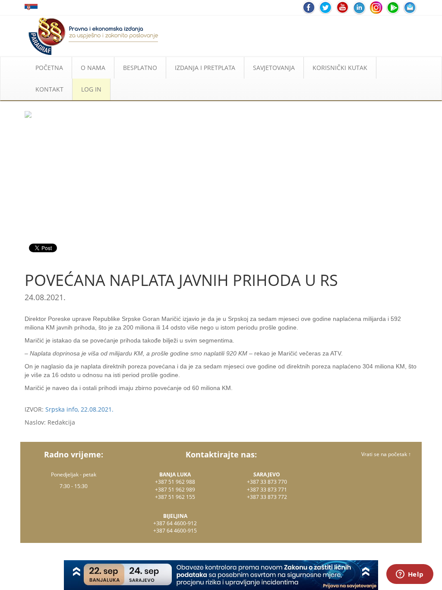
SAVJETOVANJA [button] (274, 67)
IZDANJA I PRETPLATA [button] (205, 67)
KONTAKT (49, 89)
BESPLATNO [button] (140, 67)
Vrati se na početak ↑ (386, 454)
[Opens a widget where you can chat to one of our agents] (409, 575)
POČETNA (49, 67)
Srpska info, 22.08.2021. (79, 409)
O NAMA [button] (93, 67)
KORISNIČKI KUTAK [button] (340, 67)
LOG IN (91, 89)
